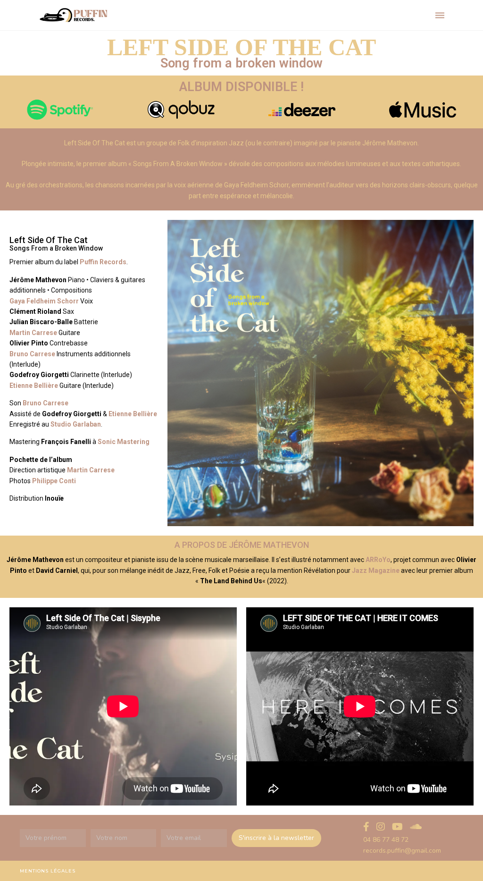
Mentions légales (47, 871)
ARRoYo (378, 559)
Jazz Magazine (376, 570)
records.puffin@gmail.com (402, 850)
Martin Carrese (90, 470)
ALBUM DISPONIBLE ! (241, 86)
